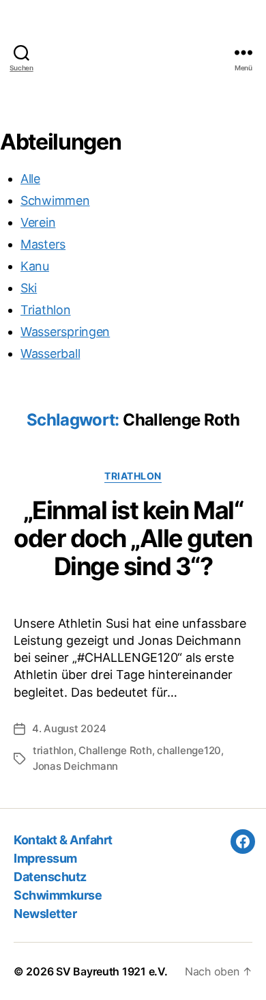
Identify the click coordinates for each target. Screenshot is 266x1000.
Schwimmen (55, 200)
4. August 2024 (69, 728)
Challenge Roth (114, 750)
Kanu (34, 266)
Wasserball (50, 353)
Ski (28, 288)
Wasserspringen (65, 331)
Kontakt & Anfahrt (63, 840)
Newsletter (45, 913)
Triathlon (45, 310)
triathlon (53, 750)
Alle (30, 178)
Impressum (45, 858)
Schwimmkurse (58, 895)
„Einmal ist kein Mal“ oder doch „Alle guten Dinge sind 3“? (133, 538)
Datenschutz (50, 877)
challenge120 (189, 750)
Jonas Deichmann (75, 766)
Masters (42, 244)
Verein (37, 222)
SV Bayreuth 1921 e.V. (111, 971)
